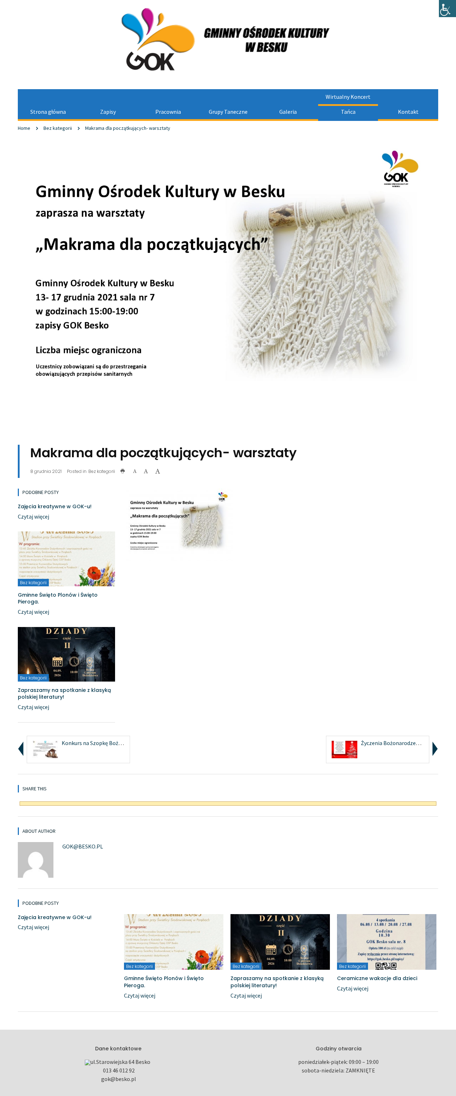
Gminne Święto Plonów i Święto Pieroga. (58, 598)
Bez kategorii (57, 128)
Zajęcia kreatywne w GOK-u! (55, 506)
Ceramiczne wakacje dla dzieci (377, 978)
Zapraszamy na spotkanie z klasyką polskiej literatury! (64, 694)
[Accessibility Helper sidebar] (447, 8)
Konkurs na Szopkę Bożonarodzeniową (109, 742)
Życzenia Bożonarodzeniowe (395, 742)
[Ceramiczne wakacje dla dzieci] (386, 941)
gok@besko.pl (82, 846)
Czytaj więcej (33, 516)
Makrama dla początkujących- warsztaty (127, 128)
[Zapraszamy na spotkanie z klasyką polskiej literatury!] (66, 653)
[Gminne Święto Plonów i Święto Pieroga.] (66, 558)
